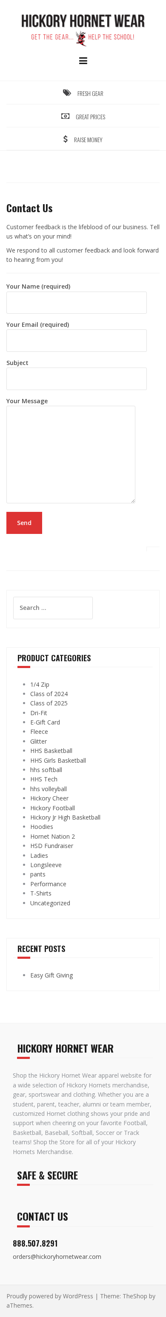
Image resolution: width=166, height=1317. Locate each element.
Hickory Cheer (49, 798)
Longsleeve (46, 865)
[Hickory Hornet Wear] (82, 29)
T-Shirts (41, 893)
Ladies (39, 855)
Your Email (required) (37, 324)
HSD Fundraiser (51, 846)
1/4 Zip (39, 684)
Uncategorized (50, 903)
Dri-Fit (38, 713)
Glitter (38, 741)
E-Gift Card (45, 722)
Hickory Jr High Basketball (65, 817)
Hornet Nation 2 (52, 836)
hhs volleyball (48, 789)
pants (38, 874)
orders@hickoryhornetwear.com (57, 1256)
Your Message (27, 401)
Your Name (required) (38, 286)
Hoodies (41, 827)
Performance (48, 884)
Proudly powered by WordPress (49, 1296)
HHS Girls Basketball (58, 760)
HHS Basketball (51, 751)
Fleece (39, 731)
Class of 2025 (49, 703)
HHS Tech (43, 779)
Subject (17, 363)
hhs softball (46, 770)
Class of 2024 (49, 694)
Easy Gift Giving (51, 975)
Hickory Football (52, 808)
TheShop (135, 1296)
